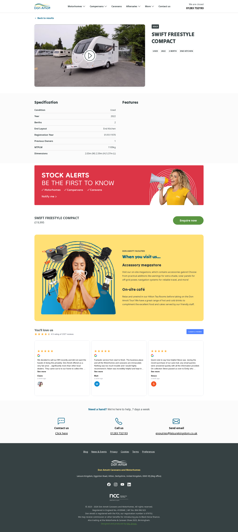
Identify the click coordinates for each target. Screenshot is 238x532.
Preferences (148, 451)
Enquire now (188, 220)
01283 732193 (195, 8)
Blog (85, 451)
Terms (135, 451)
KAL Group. (132, 523)
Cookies (125, 451)
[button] (77, 6)
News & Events (99, 451)
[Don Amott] (42, 6)
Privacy (113, 451)
